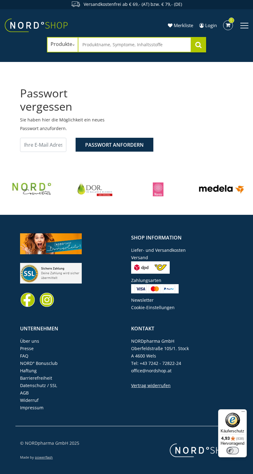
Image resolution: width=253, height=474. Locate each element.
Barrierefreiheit (36, 378)
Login (210, 25)
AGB (24, 393)
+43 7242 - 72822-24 (160, 363)
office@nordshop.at (151, 371)
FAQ (24, 356)
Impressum (32, 408)
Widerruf (29, 400)
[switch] (232, 450)
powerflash (44, 457)
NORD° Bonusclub (39, 363)
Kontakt (142, 328)
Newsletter (142, 300)
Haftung (28, 371)
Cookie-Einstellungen (153, 307)
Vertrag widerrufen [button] (151, 385)
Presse (27, 348)
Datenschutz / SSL (38, 385)
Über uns (29, 341)
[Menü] (243, 413)
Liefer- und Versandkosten (158, 250)
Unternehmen (39, 328)
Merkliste (182, 25)
